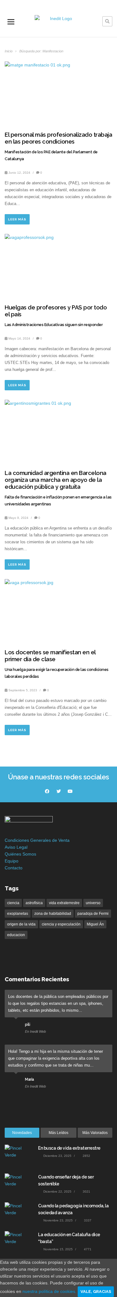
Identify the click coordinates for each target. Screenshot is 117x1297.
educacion (16, 935)
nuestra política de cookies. (50, 1291)
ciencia (13, 903)
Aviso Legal (16, 847)
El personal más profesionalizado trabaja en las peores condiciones (58, 138)
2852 (86, 1155)
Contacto (13, 867)
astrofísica (34, 903)
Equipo (11, 860)
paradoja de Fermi (93, 913)
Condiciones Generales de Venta (37, 840)
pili (27, 1024)
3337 (87, 1220)
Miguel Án (95, 924)
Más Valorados (95, 1133)
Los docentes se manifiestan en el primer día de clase (50, 655)
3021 (86, 1191)
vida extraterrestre (64, 903)
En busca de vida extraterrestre (69, 1148)
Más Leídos (58, 1133)
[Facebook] (47, 791)
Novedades (22, 1133)
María (29, 1079)
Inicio (9, 51)
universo (93, 903)
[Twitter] (59, 791)
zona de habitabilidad (52, 913)
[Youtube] (70, 791)
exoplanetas (17, 913)
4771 (87, 1249)
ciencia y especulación (61, 924)
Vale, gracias (95, 1291)
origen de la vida (21, 924)
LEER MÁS (17, 219)
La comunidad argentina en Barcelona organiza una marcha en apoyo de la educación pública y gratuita (55, 480)
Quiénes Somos (20, 854)
